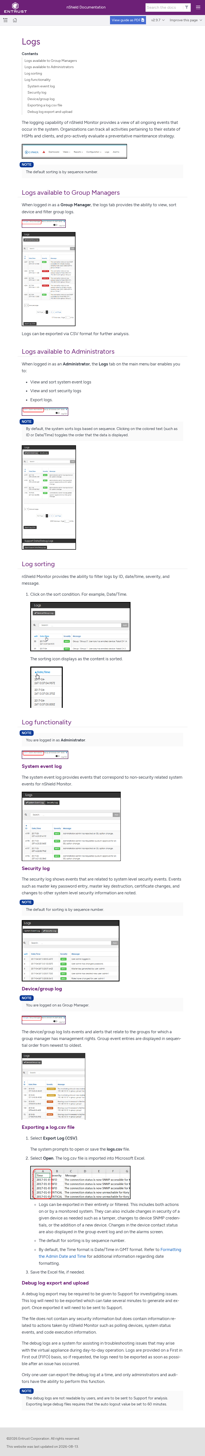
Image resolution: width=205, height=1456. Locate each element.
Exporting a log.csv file (45, 105)
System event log (41, 86)
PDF (127, 20)
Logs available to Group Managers (50, 61)
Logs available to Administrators (49, 67)
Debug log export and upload (50, 112)
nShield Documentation (86, 7)
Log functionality (37, 80)
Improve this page (184, 20)
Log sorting (33, 73)
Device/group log (41, 99)
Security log (37, 92)
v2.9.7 (155, 20)
